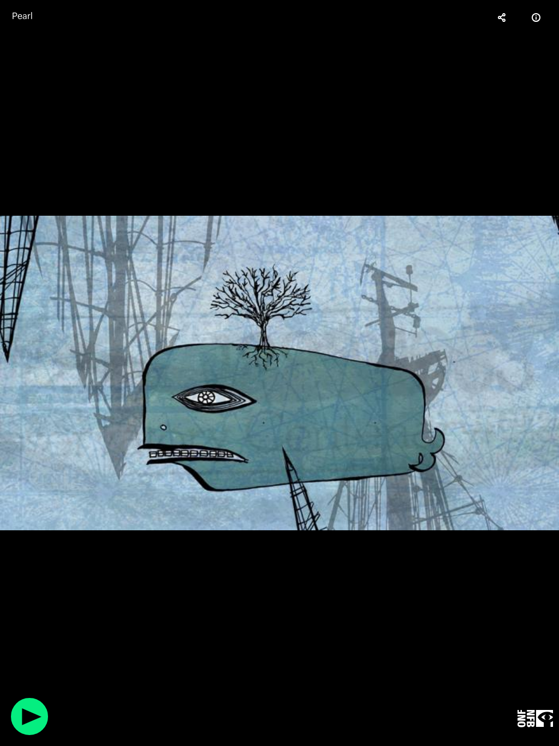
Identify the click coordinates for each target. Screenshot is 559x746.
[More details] (536, 17)
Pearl (22, 16)
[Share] (502, 17)
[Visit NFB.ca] (535, 719)
